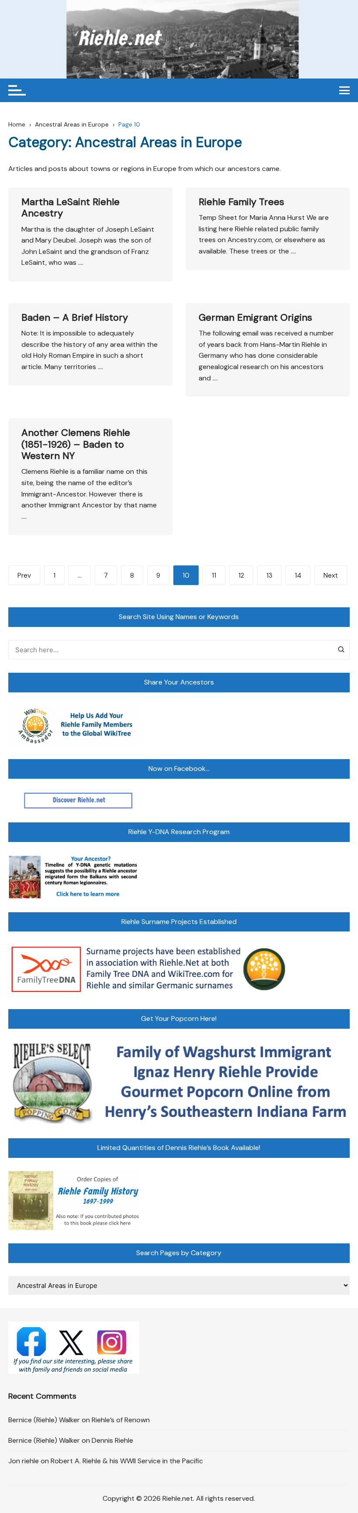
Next (331, 575)
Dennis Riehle (112, 1440)
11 (214, 575)
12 (241, 575)
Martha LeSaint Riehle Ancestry (70, 207)
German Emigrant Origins (255, 317)
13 (269, 575)
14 (298, 575)
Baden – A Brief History (74, 317)
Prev (24, 575)
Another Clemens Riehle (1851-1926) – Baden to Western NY (75, 444)
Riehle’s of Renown (121, 1419)
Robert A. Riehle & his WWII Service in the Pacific (127, 1460)
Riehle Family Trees (241, 201)
